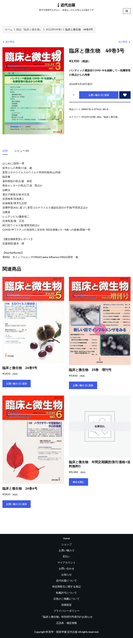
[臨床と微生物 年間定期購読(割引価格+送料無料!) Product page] (99, 426)
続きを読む (78, 481)
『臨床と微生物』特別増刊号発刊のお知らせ (66, 616)
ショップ (66, 544)
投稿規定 (66, 604)
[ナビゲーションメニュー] (127, 11)
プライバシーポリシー (66, 610)
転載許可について (66, 592)
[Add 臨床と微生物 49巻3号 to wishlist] (125, 95)
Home (66, 538)
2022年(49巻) (54, 29)
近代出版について (66, 580)
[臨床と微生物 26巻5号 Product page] (33, 320)
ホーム (9, 29)
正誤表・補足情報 (66, 623)
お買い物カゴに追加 (99, 95)
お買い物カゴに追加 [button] (16, 383)
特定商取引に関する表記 (66, 586)
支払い (66, 556)
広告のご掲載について (66, 598)
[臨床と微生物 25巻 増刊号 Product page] (99, 321)
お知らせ (66, 574)
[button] (58, 53)
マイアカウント (66, 562)
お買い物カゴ (66, 550)
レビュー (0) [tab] (22, 150)
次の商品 (122, 41)
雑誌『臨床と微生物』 (29, 29)
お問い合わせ (66, 568)
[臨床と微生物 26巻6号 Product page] (33, 440)
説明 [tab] (5, 150)
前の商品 (10, 41)
